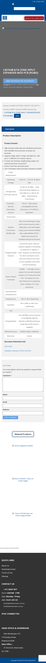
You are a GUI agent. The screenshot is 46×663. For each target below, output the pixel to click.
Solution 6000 (28, 87)
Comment (7, 376)
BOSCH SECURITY (32, 105)
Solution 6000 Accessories (26, 85)
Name (5, 395)
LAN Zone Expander (15, 87)
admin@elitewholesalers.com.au (14, 603)
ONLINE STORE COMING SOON (34, 18)
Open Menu (5, 18)
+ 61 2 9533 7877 (38, 2)
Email (5, 402)
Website (6, 410)
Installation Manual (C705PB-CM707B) (17, 351)
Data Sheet (8, 346)
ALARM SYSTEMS (16, 105)
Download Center (9, 569)
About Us (5, 566)
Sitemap (5, 576)
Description (9, 129)
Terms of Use (7, 573)
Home (5, 105)
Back (17, 116)
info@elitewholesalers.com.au (13, 606)
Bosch (13, 85)
